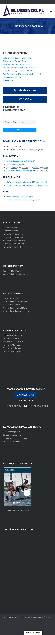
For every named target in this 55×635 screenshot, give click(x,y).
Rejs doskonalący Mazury (12, 335)
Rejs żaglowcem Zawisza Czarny (15, 351)
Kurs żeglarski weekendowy (13, 234)
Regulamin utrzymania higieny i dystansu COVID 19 (26, 170)
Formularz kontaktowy (25, 90)
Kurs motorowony (10, 228)
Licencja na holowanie (11, 231)
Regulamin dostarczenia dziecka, (19, 167)
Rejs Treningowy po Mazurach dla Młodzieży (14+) (22, 74)
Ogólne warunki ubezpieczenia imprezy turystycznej (27, 185)
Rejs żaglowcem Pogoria (12, 348)
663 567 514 (11, 438)
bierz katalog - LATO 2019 (19, 510)
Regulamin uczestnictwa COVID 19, (20, 161)
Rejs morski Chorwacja (11, 345)
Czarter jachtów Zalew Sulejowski (15, 274)
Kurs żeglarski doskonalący (13, 247)
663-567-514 (25, 99)
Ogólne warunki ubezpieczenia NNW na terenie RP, (26, 182)
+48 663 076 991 (38, 405)
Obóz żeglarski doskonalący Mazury (16, 311)
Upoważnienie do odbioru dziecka (19, 196)
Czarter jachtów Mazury (12, 271)
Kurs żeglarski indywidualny (13, 244)
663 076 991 (22, 438)
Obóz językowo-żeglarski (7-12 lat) (16, 64)
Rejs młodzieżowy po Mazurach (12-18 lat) (19, 68)
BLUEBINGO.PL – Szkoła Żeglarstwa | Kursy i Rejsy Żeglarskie (30, 617)
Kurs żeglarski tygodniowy (13, 237)
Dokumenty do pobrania (12, 77)
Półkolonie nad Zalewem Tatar (14, 61)
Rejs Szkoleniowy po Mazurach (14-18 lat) (19, 71)
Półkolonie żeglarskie (11, 298)
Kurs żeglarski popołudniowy (14, 240)
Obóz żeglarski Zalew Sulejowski (15, 301)
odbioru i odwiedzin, (40, 167)
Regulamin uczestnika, (15, 164)
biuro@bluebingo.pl (16, 441)
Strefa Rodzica (8, 80)
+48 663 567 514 (13, 405)
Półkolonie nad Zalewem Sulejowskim (17, 58)
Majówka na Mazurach (11, 338)
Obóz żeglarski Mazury (11, 305)
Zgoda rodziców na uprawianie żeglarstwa (23, 200)
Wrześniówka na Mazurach (13, 342)
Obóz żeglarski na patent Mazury (15, 308)
